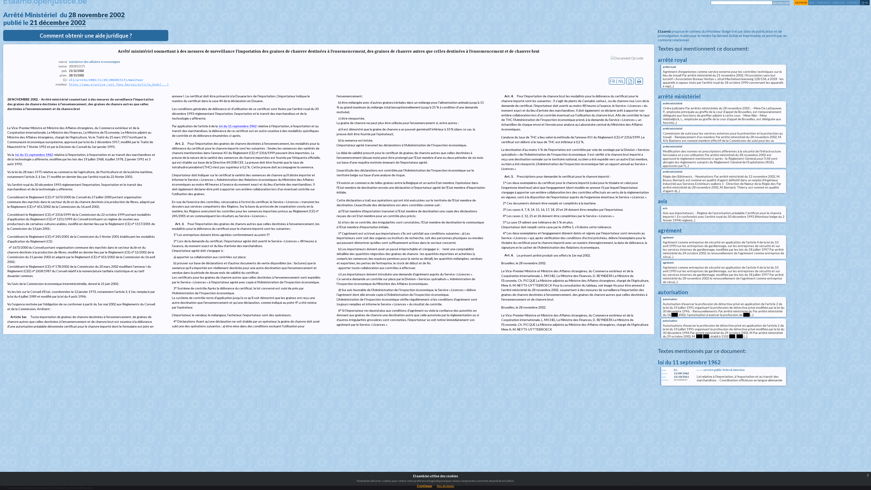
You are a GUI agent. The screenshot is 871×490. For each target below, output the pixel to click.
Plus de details (445, 486)
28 (72, 15)
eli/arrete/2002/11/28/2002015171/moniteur (106, 80)
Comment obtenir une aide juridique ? (86, 35)
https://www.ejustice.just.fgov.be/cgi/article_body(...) (119, 84)
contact (853, 2)
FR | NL (617, 81)
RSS (812, 2)
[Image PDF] (630, 81)
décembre (54, 22)
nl (866, 2)
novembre (93, 15)
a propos (823, 2)
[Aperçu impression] (639, 81)
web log (838, 2)
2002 (117, 15)
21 (33, 22)
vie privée (801, 2)
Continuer (424, 486)
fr (862, 2)
